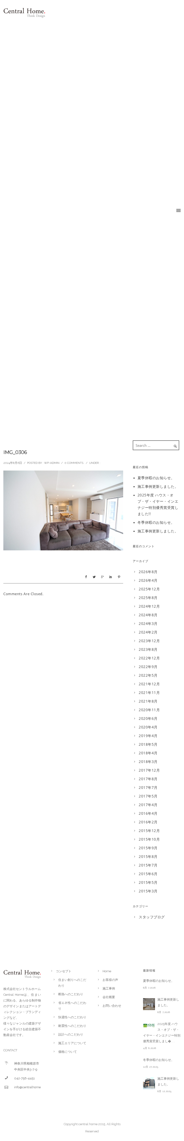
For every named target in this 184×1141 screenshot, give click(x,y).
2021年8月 (148, 701)
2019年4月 (148, 735)
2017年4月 (148, 804)
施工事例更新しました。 (158, 486)
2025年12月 (149, 589)
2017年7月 (148, 787)
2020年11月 (149, 709)
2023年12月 (149, 640)
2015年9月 (148, 847)
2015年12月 (149, 830)
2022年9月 (148, 666)
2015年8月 (148, 856)
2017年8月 (148, 778)
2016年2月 (148, 822)
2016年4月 (148, 813)
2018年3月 (148, 761)
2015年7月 (148, 865)
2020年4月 (148, 727)
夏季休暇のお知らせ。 (156, 477)
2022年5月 (148, 675)
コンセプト (63, 971)
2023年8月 (148, 649)
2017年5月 (148, 796)
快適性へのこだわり (72, 1017)
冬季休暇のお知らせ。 (156, 522)
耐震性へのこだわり (72, 1026)
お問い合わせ (112, 1005)
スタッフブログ (152, 916)
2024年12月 (149, 606)
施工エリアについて (72, 1043)
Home (107, 971)
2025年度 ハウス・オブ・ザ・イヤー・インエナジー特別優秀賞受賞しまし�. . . (161, 1032)
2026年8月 (148, 571)
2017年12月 (149, 770)
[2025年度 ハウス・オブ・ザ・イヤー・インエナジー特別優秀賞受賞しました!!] (149, 1025)
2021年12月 (149, 683)
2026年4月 (148, 580)
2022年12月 (149, 658)
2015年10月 (149, 839)
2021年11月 (149, 692)
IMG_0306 (15, 452)
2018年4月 (148, 753)
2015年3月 (148, 891)
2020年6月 (148, 718)
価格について (67, 1052)
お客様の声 (110, 980)
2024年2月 (148, 632)
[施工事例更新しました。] (149, 1004)
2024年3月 (148, 623)
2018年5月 (148, 744)
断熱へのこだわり (70, 994)
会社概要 (109, 997)
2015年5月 (148, 882)
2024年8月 (148, 614)
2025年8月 (148, 597)
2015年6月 (148, 873)
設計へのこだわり (70, 1034)
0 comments (73, 463)
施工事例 (109, 988)
